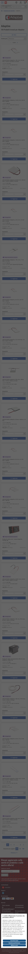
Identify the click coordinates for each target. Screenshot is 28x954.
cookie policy (9, 936)
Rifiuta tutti (14, 945)
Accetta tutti (14, 940)
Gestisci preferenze (14, 943)
